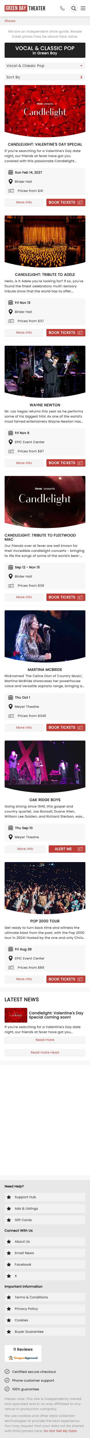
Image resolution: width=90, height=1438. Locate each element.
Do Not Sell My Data (60, 1431)
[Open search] (73, 8)
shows (10, 21)
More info (24, 202)
